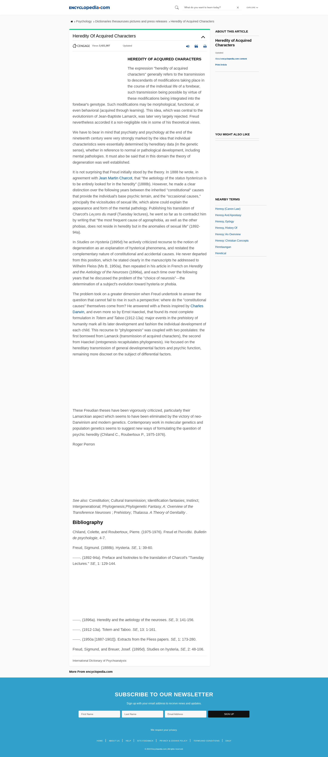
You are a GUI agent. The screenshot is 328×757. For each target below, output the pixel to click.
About (231, 59)
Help (128, 741)
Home (100, 741)
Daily (228, 741)
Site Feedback (145, 741)
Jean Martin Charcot (115, 178)
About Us (114, 741)
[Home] (89, 7)
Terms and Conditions (207, 741)
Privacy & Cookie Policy (173, 741)
